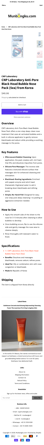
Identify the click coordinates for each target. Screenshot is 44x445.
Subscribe (37, 398)
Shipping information (22, 375)
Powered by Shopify (34, 433)
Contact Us (22, 378)
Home (3, 27)
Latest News (22, 301)
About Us (22, 372)
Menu (4, 5)
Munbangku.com (21, 433)
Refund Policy (22, 380)
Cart (41, 5)
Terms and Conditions (22, 383)
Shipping (5, 97)
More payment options (22, 117)
